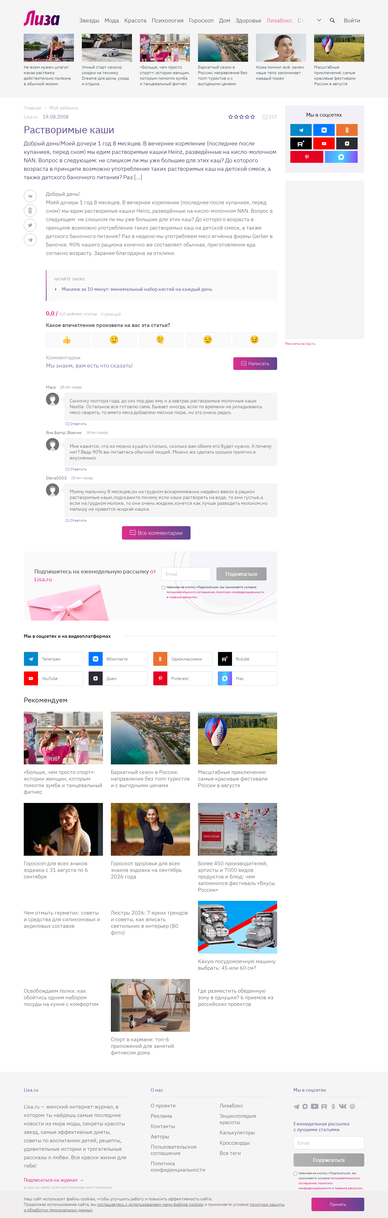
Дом (224, 20)
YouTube (50, 678)
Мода (112, 20)
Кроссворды (235, 1142)
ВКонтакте (117, 659)
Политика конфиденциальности (178, 1166)
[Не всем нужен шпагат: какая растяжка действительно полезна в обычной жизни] (49, 48)
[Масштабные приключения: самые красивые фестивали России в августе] (339, 48)
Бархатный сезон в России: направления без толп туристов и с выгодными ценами (222, 75)
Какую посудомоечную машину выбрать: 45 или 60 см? (237, 964)
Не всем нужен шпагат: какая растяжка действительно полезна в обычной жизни (47, 75)
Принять (338, 1204)
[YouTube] (324, 143)
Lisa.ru (30, 117)
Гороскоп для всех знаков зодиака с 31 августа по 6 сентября (56, 870)
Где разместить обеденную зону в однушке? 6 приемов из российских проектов (235, 997)
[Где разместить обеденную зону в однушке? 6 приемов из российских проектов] (237, 981)
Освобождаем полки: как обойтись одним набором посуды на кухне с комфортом (61, 997)
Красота (135, 20)
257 (272, 117)
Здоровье (248, 20)
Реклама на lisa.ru (300, 344)
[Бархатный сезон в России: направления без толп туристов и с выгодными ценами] (223, 48)
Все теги (230, 1153)
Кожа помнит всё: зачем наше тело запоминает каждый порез (280, 72)
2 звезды (236, 116)
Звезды (89, 20)
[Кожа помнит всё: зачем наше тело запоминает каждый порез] (281, 48)
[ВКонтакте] (324, 130)
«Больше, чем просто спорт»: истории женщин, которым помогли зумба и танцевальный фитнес (165, 75)
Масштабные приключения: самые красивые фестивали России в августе (335, 75)
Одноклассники (186, 659)
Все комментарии (160, 532)
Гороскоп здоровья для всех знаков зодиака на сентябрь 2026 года (146, 870)
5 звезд (253, 116)
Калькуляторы (237, 1132)
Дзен (111, 678)
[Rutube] (301, 143)
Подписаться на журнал (50, 1180)
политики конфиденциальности (240, 592)
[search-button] (332, 20)
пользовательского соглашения (191, 592)
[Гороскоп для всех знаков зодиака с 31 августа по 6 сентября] (63, 829)
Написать (258, 363)
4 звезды (247, 116)
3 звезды (242, 116)
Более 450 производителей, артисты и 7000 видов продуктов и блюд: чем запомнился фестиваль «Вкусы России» (236, 876)
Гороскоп (201, 20)
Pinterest (179, 678)
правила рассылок (183, 597)
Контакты (163, 1126)
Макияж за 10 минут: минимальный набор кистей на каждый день (137, 289)
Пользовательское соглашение (174, 1150)
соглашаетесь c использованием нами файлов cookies (150, 1204)
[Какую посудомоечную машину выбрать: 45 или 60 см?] (237, 927)
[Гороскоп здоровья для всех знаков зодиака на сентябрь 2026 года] (150, 829)
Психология (168, 20)
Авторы (160, 1136)
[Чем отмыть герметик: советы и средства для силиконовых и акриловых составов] (63, 903)
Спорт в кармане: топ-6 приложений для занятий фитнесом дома (142, 1046)
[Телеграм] (301, 130)
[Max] (341, 157)
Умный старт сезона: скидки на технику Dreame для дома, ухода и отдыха (105, 75)
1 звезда (231, 116)
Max (240, 678)
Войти (352, 20)
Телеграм (51, 659)
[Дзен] (347, 143)
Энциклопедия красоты (238, 1119)
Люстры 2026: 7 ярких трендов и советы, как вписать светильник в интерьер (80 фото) (149, 922)
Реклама (161, 1115)
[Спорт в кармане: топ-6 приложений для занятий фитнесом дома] (150, 1005)
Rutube (242, 659)
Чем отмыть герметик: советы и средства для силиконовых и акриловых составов (62, 919)
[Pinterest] (306, 157)
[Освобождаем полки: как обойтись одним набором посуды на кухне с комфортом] (63, 981)
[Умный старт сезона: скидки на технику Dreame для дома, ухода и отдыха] (107, 48)
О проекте (163, 1105)
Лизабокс (279, 20)
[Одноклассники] (347, 130)
